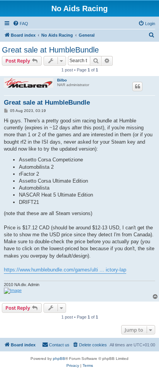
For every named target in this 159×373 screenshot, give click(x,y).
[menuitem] (20, 23)
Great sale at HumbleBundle (50, 50)
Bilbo (62, 80)
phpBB (59, 358)
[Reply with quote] (137, 86)
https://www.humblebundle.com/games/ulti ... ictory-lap (65, 270)
